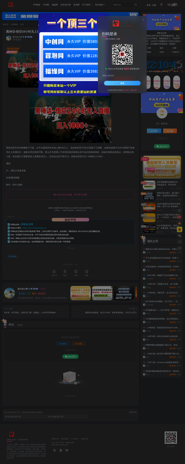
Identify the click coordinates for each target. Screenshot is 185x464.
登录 (122, 83)
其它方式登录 (110, 39)
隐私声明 (133, 90)
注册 (118, 39)
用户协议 (125, 90)
